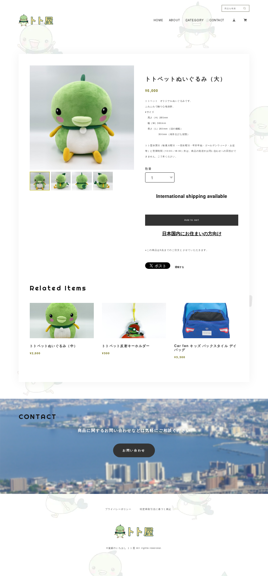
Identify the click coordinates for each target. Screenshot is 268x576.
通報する (179, 267)
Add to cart (191, 219)
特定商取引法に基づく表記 (155, 509)
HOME (158, 20)
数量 (148, 168)
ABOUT (174, 20)
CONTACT (216, 20)
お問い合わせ (134, 450)
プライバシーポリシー (118, 509)
